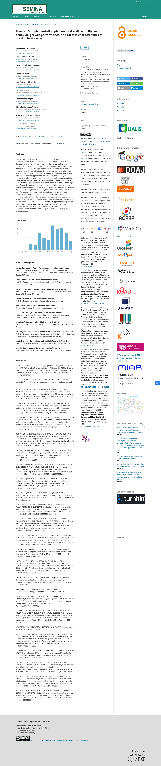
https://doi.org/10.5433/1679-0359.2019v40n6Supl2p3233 (42, 136)
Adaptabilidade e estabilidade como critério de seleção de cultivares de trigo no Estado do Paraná (129, 476)
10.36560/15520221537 (90, 266)
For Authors (121, 107)
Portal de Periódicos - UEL (70, 16)
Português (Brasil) (124, 68)
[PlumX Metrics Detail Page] (85, 439)
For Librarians (122, 110)
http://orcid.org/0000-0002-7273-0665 (27, 95)
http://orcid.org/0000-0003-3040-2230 (27, 129)
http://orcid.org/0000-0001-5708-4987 (27, 78)
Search (144, 16)
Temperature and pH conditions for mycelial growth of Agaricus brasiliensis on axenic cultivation (131, 430)
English (120, 64)
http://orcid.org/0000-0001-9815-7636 (27, 87)
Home (18, 24)
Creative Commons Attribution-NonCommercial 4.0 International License (95, 141)
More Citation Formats (90, 93)
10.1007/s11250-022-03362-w (92, 303)
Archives (25, 16)
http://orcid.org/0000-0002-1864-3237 (27, 120)
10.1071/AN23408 (88, 345)
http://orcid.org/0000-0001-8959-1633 (27, 70)
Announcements (49, 16)
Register (139, 2)
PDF (85, 48)
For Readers (121, 103)
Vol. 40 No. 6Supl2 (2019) (40, 24)
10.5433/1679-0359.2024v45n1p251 (95, 387)
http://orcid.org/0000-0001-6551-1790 (27, 112)
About (35, 16)
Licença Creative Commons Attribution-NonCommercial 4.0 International (59, 740)
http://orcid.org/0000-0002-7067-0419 (27, 61)
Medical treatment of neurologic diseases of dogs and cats (130, 457)
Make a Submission (126, 50)
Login (147, 2)
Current (15, 16)
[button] (123, 78)
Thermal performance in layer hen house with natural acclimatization (130, 465)
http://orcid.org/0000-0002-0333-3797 (27, 103)
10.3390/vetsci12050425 (90, 426)
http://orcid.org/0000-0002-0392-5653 (27, 53)
